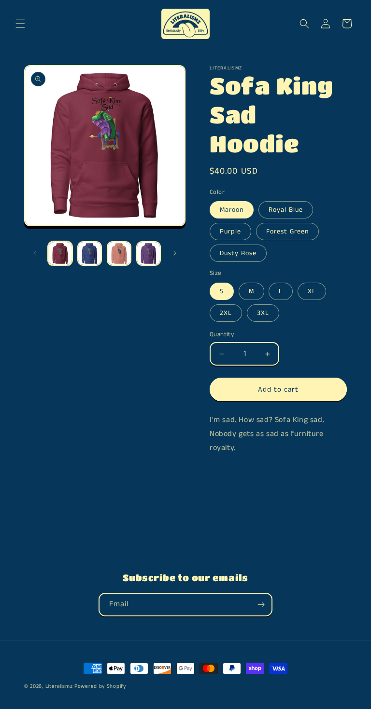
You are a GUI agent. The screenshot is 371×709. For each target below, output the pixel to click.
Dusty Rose (238, 253)
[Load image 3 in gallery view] (119, 253)
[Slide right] (175, 253)
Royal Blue (286, 210)
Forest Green (287, 231)
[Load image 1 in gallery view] (60, 253)
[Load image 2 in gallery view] (89, 253)
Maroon (231, 210)
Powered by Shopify (100, 686)
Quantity (222, 334)
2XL (226, 313)
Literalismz (59, 686)
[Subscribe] (260, 604)
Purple (230, 231)
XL (312, 291)
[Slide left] (34, 253)
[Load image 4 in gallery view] (148, 253)
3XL (263, 313)
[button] (20, 23)
